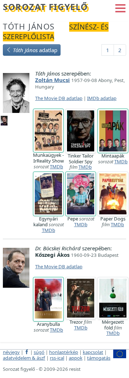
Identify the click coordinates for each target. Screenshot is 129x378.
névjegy (11, 352)
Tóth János (29, 26)
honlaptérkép (63, 352)
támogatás (98, 358)
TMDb (56, 166)
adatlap (35, 50)
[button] (120, 7)
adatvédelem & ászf (24, 358)
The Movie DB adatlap (58, 98)
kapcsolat (93, 352)
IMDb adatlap (101, 98)
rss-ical (57, 358)
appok (75, 358)
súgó (39, 352)
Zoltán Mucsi (52, 79)
